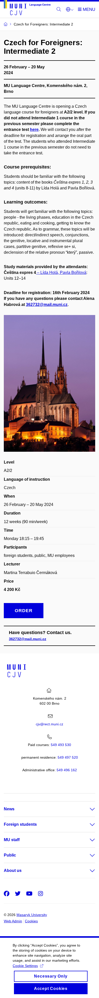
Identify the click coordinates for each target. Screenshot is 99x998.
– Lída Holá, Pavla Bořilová (61, 272)
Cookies (31, 921)
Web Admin (13, 921)
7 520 (68, 757)
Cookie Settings (25, 966)
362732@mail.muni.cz (27, 639)
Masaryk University (31, 915)
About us (13, 870)
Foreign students (20, 824)
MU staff (12, 840)
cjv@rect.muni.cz (49, 724)
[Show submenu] (87, 809)
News (9, 809)
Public (10, 855)
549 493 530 (61, 745)
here (34, 129)
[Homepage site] (27, 8)
